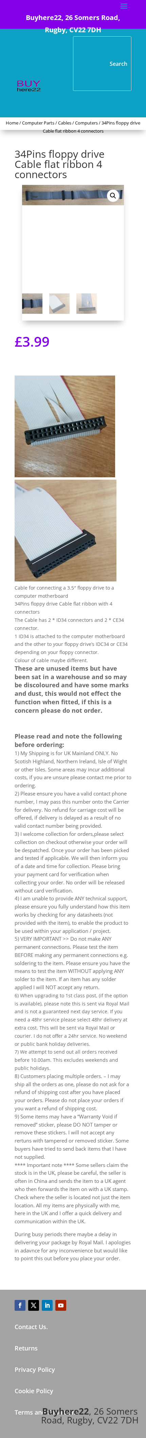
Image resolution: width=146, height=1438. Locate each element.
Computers (86, 123)
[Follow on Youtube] (60, 1305)
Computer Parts (38, 123)
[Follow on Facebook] (20, 1305)
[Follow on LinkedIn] (47, 1305)
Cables (64, 123)
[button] (113, 196)
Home (12, 123)
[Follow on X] (33, 1305)
